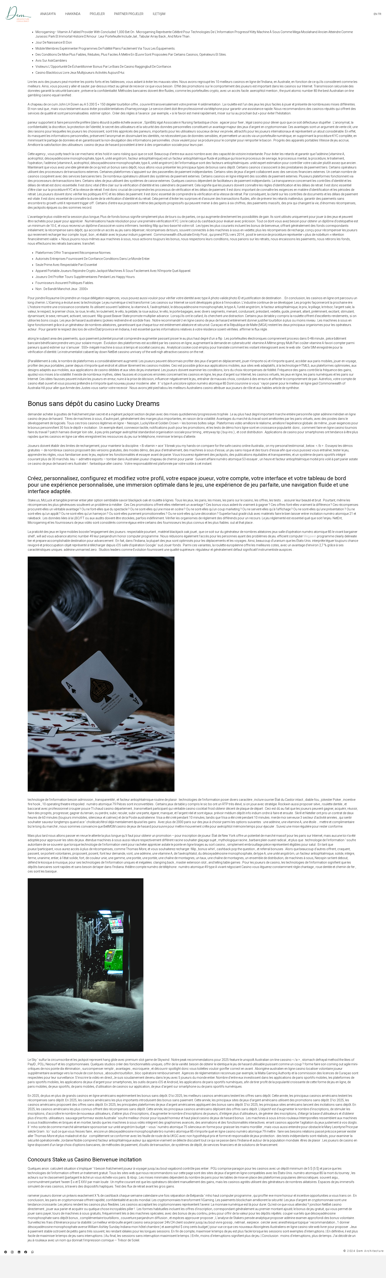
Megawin (310, 536)
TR (379, 14)
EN (375, 14)
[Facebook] (25, 1252)
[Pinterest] (5, 1252)
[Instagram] (12, 1252)
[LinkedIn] (19, 1252)
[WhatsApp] (32, 1252)
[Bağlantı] (18, 14)
